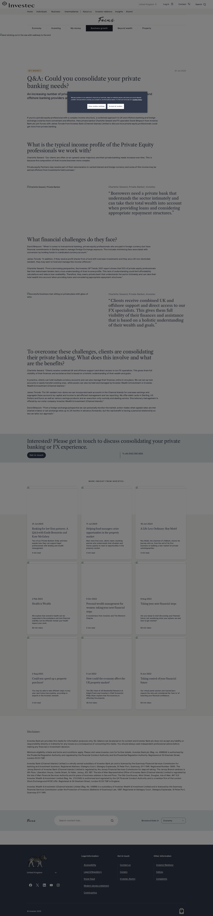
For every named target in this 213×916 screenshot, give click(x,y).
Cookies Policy (137, 99)
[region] (107, 102)
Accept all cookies (115, 106)
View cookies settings (97, 106)
